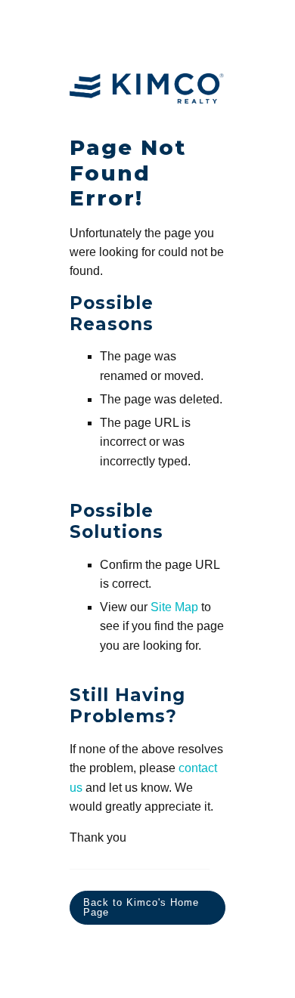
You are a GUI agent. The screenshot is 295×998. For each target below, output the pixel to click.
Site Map (174, 607)
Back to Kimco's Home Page (141, 907)
